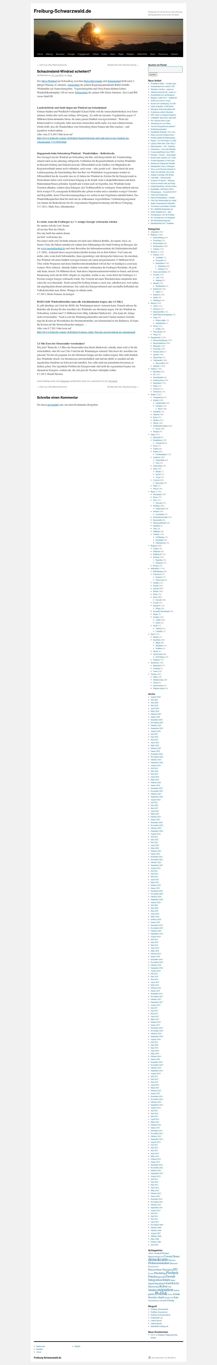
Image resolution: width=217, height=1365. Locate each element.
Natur (112, 53)
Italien (155, 386)
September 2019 (157, 933)
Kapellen (159, 560)
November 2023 (157, 791)
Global (95, 53)
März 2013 (155, 1156)
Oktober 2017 (156, 999)
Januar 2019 (155, 956)
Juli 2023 (154, 802)
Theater (156, 431)
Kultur (104, 53)
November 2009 (157, 1224)
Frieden (153, 1276)
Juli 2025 (154, 734)
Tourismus (163, 53)
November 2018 (157, 962)
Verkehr (156, 534)
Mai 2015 (154, 1082)
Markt (155, 297)
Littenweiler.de (156, 1320)
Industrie (156, 294)
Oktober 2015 (156, 1067)
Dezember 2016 (157, 1027)
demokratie (158, 1259)
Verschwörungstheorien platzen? (163, 126)
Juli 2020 (154, 905)
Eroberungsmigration (159, 129)
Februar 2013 (156, 1159)
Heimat (156, 511)
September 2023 (157, 796)
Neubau (176, 1290)
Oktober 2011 (156, 1204)
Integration (157, 383)
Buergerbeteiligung (160, 340)
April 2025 (155, 742)
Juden (172, 1280)
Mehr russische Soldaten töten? (162, 134)
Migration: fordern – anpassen (162, 89)
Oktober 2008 (156, 1230)
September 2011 (157, 1207)
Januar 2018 (155, 990)
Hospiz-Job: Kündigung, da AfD (163, 103)
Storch (158, 474)
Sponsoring (157, 357)
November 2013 (157, 1133)
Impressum (40, 1346)
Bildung (49, 53)
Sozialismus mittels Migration (162, 112)
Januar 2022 (155, 853)
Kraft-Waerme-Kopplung (162, 314)
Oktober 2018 (156, 965)
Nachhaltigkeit (161, 454)
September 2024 (157, 762)
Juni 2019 (154, 942)
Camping (156, 668)
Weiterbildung (153, 1300)
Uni (171, 1297)
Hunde (158, 471)
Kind (168, 1283)
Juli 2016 (154, 1042)
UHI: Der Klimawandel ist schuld (163, 200)
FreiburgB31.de (157, 1317)
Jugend (156, 588)
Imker (158, 291)
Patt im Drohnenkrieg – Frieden (163, 197)
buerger (165, 1253)
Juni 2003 (154, 1244)
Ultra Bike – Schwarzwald (161, 177)
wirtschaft (163, 1300)
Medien (156, 420)
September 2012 (157, 1173)
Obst (157, 463)
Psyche (156, 602)
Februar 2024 (156, 782)
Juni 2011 (154, 1216)
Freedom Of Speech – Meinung (163, 180)
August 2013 (156, 1142)
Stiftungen (157, 300)
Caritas (155, 548)
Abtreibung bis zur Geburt (161, 123)
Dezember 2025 (157, 719)
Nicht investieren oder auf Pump (163, 183)
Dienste (156, 254)
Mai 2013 (154, 1150)
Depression (160, 580)
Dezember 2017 (157, 993)
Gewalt (158, 599)
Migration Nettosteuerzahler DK (163, 109)
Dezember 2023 (157, 788)
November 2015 (157, 1065)
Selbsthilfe (142, 53)
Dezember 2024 (157, 754)
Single (155, 614)
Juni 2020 (154, 908)
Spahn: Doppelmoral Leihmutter (163, 203)
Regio (121, 53)
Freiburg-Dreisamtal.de (159, 1309)
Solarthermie (160, 323)
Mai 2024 (154, 774)
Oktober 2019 (156, 930)
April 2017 (155, 1016)
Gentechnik (160, 460)
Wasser (156, 488)
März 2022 (155, 848)
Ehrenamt (156, 346)
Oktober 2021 (156, 862)
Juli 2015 (154, 1076)
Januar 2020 (155, 922)
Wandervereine (158, 688)
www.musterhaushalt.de (53, 248)
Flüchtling (160, 1273)
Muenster (159, 562)
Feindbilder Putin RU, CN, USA (163, 132)
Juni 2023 (154, 805)
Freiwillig (156, 348)
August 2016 (156, 1039)
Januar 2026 (155, 716)
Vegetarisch (160, 443)
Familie (156, 582)
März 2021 (155, 882)
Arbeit (158, 619)
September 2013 (157, 1139)
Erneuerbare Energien (160, 1269)
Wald (155, 485)
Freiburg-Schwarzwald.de (62, 10)
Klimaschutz (81, 92)
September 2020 (157, 899)
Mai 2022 (154, 842)
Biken (158, 642)
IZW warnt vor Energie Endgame (163, 114)
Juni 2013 (154, 1147)
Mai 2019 (154, 945)
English (77, 1346)
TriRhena (156, 531)
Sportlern (156, 639)
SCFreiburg (160, 657)
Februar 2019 (156, 953)
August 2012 (156, 1176)
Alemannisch (158, 397)
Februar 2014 (156, 1124)
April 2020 (155, 913)
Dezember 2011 (157, 1199)
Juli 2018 (154, 973)
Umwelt (156, 480)
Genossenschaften (160, 271)
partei (151, 1294)
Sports (155, 651)
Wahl (175, 1297)
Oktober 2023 (156, 793)
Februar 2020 (156, 919)
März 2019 (155, 950)
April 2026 (155, 708)
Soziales (156, 617)
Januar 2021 (155, 888)
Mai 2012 (154, 1184)
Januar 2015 (155, 1093)
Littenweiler (160, 508)
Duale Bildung (158, 237)
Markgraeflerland (159, 522)
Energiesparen (153, 1266)
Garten (155, 448)
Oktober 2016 (156, 1033)
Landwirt (156, 457)
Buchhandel (160, 286)
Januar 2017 (155, 1025)
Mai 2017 (154, 1013)
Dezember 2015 (157, 1062)
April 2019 (155, 948)
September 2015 (157, 1070)
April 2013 (155, 1153)
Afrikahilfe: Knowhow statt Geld (163, 117)
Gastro (155, 671)
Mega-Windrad (49, 81)
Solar (155, 317)
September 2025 (157, 728)
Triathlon (159, 648)
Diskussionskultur (158, 1263)
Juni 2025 (154, 736)
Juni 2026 (154, 702)
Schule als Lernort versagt (160, 100)
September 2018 (157, 968)
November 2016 (157, 1030)
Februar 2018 (156, 988)
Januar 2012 (155, 1196)
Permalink (112, 381)
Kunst (155, 417)
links (169, 1287)
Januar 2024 (155, 785)
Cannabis (159, 631)
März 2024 (155, 779)
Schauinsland (114, 81)
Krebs (155, 594)
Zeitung (170, 1300)
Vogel (158, 477)
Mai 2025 (154, 739)
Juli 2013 (154, 1144)
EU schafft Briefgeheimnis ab (162, 209)
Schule (176, 1294)
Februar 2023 (156, 816)
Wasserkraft (157, 331)
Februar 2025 (156, 748)
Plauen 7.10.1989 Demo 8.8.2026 (163, 140)
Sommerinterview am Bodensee (163, 95)
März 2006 (155, 1239)
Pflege (158, 608)
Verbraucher (157, 360)
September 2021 (157, 865)
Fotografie (159, 260)
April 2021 (155, 879)
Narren (155, 682)
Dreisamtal (157, 494)
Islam (166, 1279)
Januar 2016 (155, 1059)
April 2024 (155, 776)
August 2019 (156, 936)
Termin (167, 1297)
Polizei (170, 1294)
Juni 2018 (154, 976)
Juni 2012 (154, 1182)
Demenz (159, 577)
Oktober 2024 (156, 759)
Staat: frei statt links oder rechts (162, 172)
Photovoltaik (160, 320)
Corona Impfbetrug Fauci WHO (163, 152)
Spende (156, 354)
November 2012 (157, 1167)
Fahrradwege (161, 542)
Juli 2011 (154, 1213)
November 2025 (157, 722)
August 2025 (156, 731)
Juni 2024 (154, 771)
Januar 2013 (155, 1162)
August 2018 (156, 970)
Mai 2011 (154, 1219)
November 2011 (157, 1201)
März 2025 (155, 745)
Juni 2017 (154, 1010)
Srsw (70, 75)
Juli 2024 (154, 768)
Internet (156, 414)
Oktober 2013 (156, 1136)
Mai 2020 (154, 910)
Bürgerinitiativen (159, 343)
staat (161, 1297)
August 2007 (156, 1233)
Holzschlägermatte (93, 81)
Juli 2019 (154, 939)
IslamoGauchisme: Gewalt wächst (163, 186)
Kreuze (156, 565)
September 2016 (157, 1036)
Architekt (159, 257)
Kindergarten (158, 246)
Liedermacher (161, 403)
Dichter (156, 400)
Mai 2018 (154, 979)
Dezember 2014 (157, 1096)
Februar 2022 (156, 851)
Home (40, 53)
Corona (168, 1256)
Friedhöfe (156, 411)
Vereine (174, 53)
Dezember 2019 (157, 925)
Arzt (157, 277)
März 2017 (155, 1019)
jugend (151, 1283)
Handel (156, 283)
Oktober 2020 (156, 896)
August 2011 (156, 1210)
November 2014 (157, 1099)
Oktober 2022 (156, 828)
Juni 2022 (154, 839)
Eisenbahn (159, 540)
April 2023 (155, 811)
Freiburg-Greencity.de (159, 1312)
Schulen (156, 249)
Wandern (156, 659)
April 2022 (155, 845)
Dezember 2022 (157, 822)
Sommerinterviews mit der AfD (163, 86)
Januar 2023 (155, 819)
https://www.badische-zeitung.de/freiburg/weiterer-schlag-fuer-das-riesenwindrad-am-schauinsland (86, 332)
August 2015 (156, 1073)
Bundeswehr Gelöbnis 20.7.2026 (163, 157)
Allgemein (65, 381)
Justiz (158, 622)
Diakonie (156, 551)
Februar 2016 (156, 1056)
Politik (161, 1293)
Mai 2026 (154, 705)
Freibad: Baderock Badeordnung (163, 137)
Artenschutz (74, 84)
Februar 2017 (156, 1022)
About (38, 1352)
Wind (155, 334)
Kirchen (156, 557)
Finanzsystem (158, 380)
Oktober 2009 (156, 1227)
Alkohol (159, 628)
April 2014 (155, 1119)
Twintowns (157, 391)
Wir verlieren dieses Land (160, 120)
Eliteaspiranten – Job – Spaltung (163, 146)
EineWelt (156, 371)
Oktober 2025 (156, 725)
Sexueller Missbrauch (161, 611)
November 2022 (157, 825)
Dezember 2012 (157, 1164)
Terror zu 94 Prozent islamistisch (163, 169)
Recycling (159, 483)
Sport (152, 53)
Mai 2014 (154, 1116)
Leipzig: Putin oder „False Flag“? (163, 143)
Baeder (155, 637)
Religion (130, 53)
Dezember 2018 (157, 959)
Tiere (155, 468)
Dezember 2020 (157, 891)
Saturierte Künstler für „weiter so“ (163, 92)
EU (154, 374)
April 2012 (155, 1187)
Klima (155, 451)
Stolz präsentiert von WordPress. (163, 1357)
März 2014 (155, 1122)
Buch (160, 408)
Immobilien (160, 263)
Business (60, 53)
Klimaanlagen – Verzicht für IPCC (164, 192)
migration (165, 1289)
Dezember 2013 (157, 1130)
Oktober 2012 (156, 1170)
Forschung (157, 240)
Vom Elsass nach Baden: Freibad (163, 206)
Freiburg (156, 505)
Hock (158, 428)
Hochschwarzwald (160, 517)
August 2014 (156, 1107)
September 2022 (157, 831)
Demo (176, 1256)
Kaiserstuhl (157, 520)
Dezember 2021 (157, 856)
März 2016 (155, 1053)
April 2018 (155, 982)
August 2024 (156, 765)
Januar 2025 (155, 751)
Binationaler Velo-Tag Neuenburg (123, 64)
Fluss (155, 500)
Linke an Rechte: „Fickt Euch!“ (162, 106)
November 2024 (157, 756)
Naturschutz (157, 465)
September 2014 (157, 1104)
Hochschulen (158, 243)
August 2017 (156, 1005)
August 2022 (156, 833)
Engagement (83, 53)
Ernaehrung (157, 440)
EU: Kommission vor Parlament (163, 217)
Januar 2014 (155, 1127)
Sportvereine (158, 654)
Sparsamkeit (160, 363)
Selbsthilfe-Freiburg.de (159, 1326)
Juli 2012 (154, 1179)
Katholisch (157, 554)
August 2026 (156, 696)
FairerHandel (158, 377)
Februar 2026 (156, 714)
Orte (154, 528)
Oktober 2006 (156, 1236)
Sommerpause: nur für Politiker (162, 214)
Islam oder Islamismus (159, 194)
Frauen (155, 585)
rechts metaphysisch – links (161, 211)
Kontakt (39, 1349)
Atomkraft (158, 1253)
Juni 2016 (154, 1045)
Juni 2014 (154, 1113)
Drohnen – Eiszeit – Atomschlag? (163, 154)
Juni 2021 (154, 873)
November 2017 (157, 996)
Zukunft (156, 366)
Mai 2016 (154, 1047)
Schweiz (156, 388)
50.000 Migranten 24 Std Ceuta (162, 160)
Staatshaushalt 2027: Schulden (162, 223)
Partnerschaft (158, 351)
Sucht (155, 625)
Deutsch (172, 1260)
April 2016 (155, 1050)
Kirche (175, 1283)
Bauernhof (157, 665)
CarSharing (160, 537)
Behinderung (158, 571)
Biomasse (156, 308)
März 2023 (155, 813)
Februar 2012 (156, 1193)
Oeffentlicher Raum (160, 425)
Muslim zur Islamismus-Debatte (163, 163)
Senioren (156, 605)
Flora (155, 445)
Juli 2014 (154, 1110)
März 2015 (155, 1087)
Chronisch (157, 574)
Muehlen (156, 525)
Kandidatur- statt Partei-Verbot (162, 189)
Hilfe (155, 677)
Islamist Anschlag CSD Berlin (162, 174)
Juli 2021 (154, 871)
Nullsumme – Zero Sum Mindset (163, 149)
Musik (155, 423)
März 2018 (155, 985)
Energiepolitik (158, 311)
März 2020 (155, 916)
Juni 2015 (154, 1079)
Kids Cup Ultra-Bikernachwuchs (52, 64)
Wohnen (161, 269)
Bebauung (162, 266)
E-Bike (158, 328)
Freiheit (172, 1272)
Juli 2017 (154, 1007)
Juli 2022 (154, 836)
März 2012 (155, 1190)
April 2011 (155, 1221)
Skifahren (159, 645)
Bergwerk (157, 437)
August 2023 (156, 799)
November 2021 (157, 859)
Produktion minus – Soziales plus (163, 83)
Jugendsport (160, 1283)
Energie (71, 53)
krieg (156, 1286)
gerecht (161, 1276)
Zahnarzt (159, 280)
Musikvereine (158, 679)
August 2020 (156, 902)
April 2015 (155, 1085)
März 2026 (155, 711)
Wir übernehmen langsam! (161, 220)
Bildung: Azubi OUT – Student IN (164, 97)
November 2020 (157, 893)
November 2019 (157, 928)
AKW (155, 306)
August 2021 (156, 868)
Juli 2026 (154, 699)
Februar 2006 (156, 1241)
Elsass (155, 497)
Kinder (155, 591)
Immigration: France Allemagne (163, 166)
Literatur (159, 405)
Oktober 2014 (156, 1102)
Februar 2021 (156, 885)
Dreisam (159, 502)
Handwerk (157, 289)
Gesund (156, 274)
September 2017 (157, 1002)
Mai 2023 (154, 808)
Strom (155, 326)
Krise (155, 597)
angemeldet (53, 404)
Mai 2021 (154, 876)
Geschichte (160, 514)
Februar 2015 (156, 1090)
